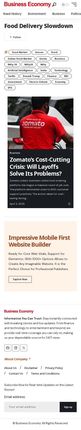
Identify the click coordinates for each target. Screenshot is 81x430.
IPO (10, 87)
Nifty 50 (12, 64)
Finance (52, 76)
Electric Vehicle (38, 81)
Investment (15, 81)
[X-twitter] (23, 347)
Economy (60, 81)
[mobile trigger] (73, 4)
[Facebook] (7, 347)
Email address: (14, 397)
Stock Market (19, 52)
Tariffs (11, 76)
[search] (54, 5)
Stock (54, 52)
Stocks (43, 58)
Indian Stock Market (20, 58)
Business (60, 58)
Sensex (39, 52)
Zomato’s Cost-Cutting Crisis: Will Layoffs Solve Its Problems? (40, 166)
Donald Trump (31, 76)
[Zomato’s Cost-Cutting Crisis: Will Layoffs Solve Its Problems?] (40, 123)
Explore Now (20, 279)
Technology (61, 70)
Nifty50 (28, 64)
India (43, 70)
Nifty (43, 64)
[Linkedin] (15, 347)
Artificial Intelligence (20, 70)
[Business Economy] (27, 4)
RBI (66, 76)
